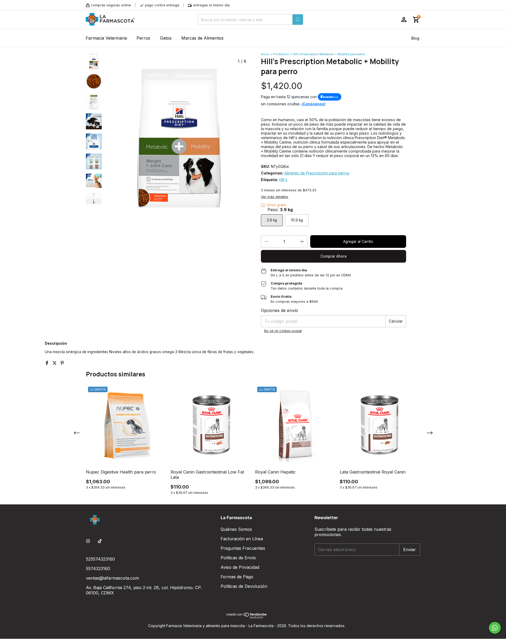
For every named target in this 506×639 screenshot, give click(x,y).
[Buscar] (298, 19)
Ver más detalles (274, 197)
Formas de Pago (237, 576)
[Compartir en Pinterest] (62, 363)
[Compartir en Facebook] (47, 363)
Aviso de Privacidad (240, 567)
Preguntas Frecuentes (243, 548)
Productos (281, 54)
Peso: (280, 209)
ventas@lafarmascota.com (112, 578)
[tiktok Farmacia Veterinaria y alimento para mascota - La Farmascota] (100, 541)
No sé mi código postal (283, 331)
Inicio (265, 54)
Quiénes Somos (236, 529)
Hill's (283, 179)
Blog (415, 38)
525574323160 (100, 559)
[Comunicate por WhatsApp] (495, 628)
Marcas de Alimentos (202, 38)
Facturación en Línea (242, 538)
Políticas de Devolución (244, 586)
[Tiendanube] (246, 617)
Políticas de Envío (238, 557)
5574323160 (98, 568)
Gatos (166, 38)
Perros (143, 38)
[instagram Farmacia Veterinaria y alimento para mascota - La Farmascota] (88, 541)
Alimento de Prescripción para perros (316, 173)
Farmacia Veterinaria (106, 38)
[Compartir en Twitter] (55, 363)
